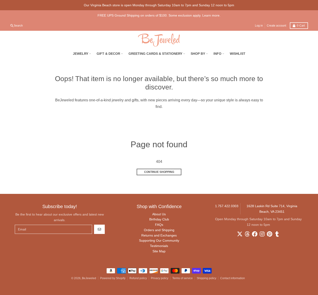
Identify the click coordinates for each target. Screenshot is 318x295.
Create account (276, 25)
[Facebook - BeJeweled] (254, 234)
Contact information (232, 278)
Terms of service (182, 278)
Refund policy (138, 278)
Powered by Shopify (112, 278)
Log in (259, 25)
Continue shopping (159, 172)
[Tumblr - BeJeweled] (277, 234)
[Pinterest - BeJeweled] (269, 234)
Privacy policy (159, 278)
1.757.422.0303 (226, 206)
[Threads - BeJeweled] (247, 234)
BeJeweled (89, 278)
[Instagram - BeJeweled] (262, 234)
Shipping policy (206, 278)
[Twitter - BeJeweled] (240, 234)
